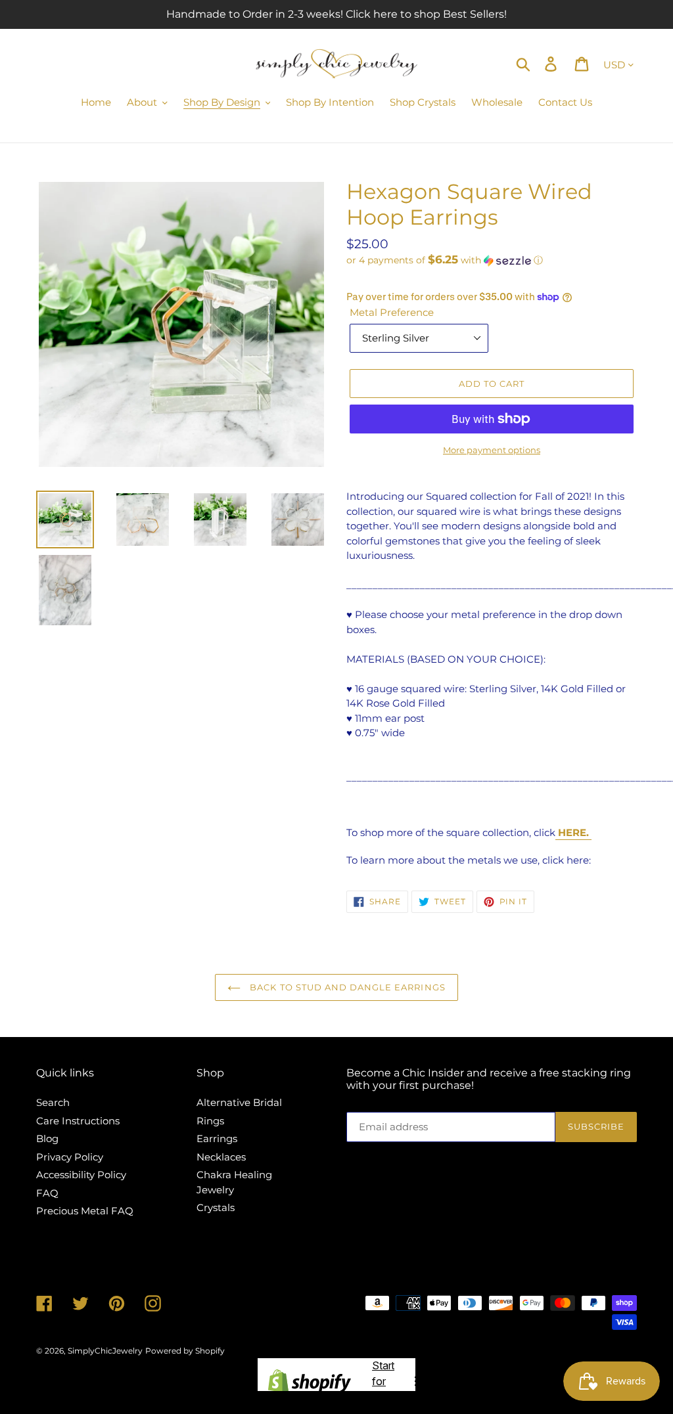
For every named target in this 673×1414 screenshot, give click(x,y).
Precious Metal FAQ (84, 1210)
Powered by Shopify (185, 1351)
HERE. (573, 832)
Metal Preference (392, 312)
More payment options (491, 450)
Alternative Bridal (239, 1102)
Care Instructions (78, 1121)
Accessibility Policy (81, 1174)
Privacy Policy (69, 1157)
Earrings (217, 1138)
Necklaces (221, 1157)
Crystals (216, 1207)
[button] (491, 260)
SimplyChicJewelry (105, 1351)
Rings (210, 1121)
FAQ (47, 1193)
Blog (47, 1138)
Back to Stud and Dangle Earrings (346, 987)
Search (53, 1102)
